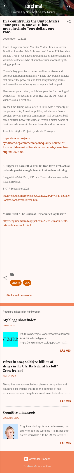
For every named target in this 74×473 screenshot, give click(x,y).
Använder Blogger (39, 459)
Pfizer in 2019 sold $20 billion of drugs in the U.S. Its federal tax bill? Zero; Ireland (30, 366)
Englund (34, 6)
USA (27, 282)
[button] (69, 22)
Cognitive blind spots (19, 412)
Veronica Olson (44, 466)
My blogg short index (19, 320)
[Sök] (69, 7)
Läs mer (65, 350)
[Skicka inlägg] (12, 275)
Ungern (16, 282)
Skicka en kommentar (19, 295)
